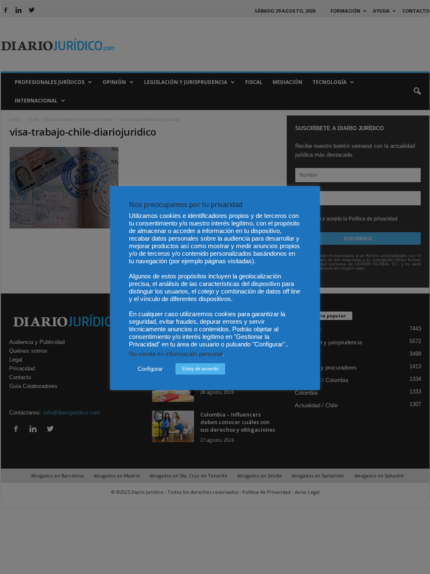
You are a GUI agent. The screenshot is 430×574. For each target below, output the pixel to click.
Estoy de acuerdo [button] (200, 368)
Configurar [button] (150, 369)
